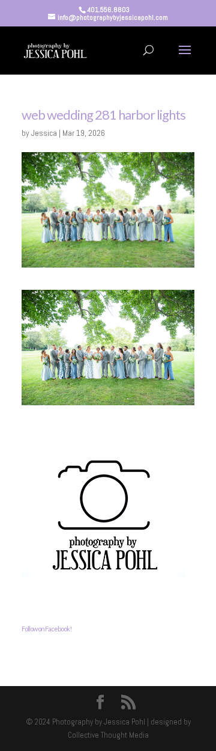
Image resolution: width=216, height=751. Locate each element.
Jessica (44, 132)
